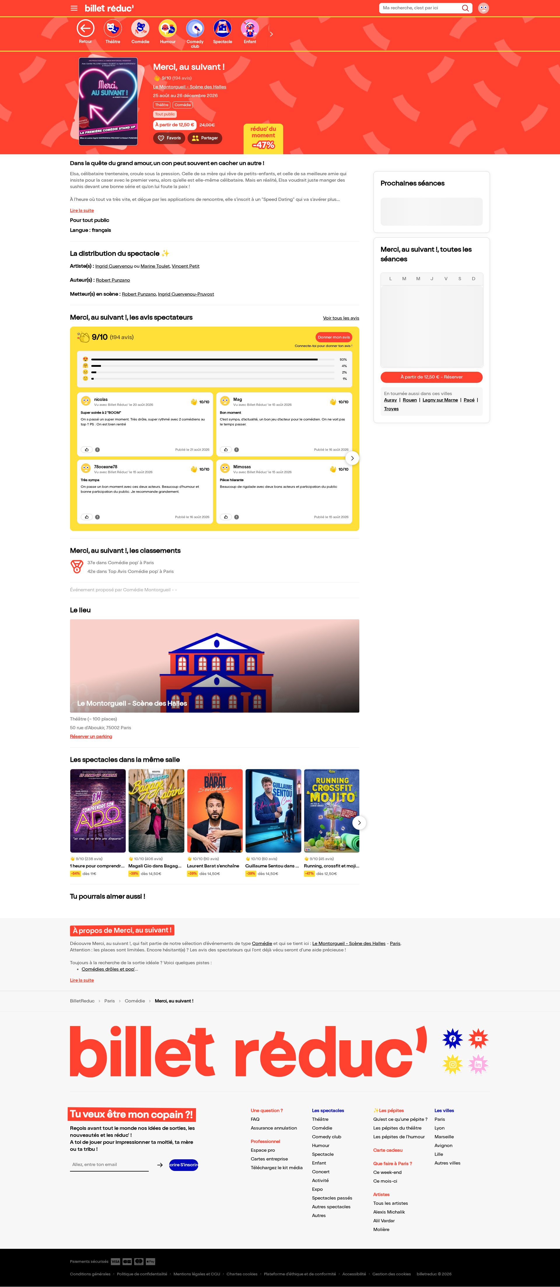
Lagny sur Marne (440, 400)
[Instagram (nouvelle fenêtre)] (452, 1064)
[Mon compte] (483, 8)
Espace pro (263, 1150)
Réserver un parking (91, 736)
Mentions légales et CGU (197, 1274)
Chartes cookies (242, 1274)
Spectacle (323, 1154)
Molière (381, 1229)
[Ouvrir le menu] (76, 8)
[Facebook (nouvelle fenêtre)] (452, 1039)
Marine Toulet (155, 266)
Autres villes (448, 1163)
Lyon (439, 1128)
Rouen (410, 400)
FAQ (255, 1119)
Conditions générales (90, 1274)
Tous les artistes (390, 1203)
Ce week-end (387, 1172)
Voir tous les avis (341, 318)
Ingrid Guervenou (114, 266)
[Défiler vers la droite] (271, 34)
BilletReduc (82, 1001)
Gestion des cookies (391, 1274)
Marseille (444, 1137)
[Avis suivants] (352, 458)
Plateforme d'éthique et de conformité (300, 1274)
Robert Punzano (113, 280)
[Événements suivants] (359, 823)
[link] (140, 399)
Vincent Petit (186, 266)
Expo (317, 1189)
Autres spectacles (331, 1207)
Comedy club (326, 1137)
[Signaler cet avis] (97, 449)
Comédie (262, 943)
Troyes (391, 409)
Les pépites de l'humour (399, 1137)
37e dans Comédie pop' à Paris (121, 563)
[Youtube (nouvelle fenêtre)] (478, 1039)
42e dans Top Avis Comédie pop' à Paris (131, 571)
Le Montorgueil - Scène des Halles (189, 87)
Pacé (469, 400)
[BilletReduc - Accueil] (109, 8)
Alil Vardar (384, 1221)
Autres (319, 1215)
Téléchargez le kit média (277, 1168)
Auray (390, 400)
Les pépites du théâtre (397, 1128)
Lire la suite (82, 210)
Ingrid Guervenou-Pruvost (186, 294)
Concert (321, 1172)
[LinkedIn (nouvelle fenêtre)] (478, 1064)
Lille (439, 1154)
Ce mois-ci (385, 1181)
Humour (320, 1146)
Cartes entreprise (269, 1159)
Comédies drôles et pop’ (108, 969)
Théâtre (320, 1119)
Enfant (319, 1163)
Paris (395, 943)
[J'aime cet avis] (87, 449)
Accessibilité (354, 1274)
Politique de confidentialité (142, 1274)
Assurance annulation (274, 1128)
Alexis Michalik (389, 1212)
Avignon (443, 1146)
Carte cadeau (387, 1150)
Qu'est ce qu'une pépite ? (400, 1119)
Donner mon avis (334, 337)
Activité (320, 1180)
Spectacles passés (332, 1198)
